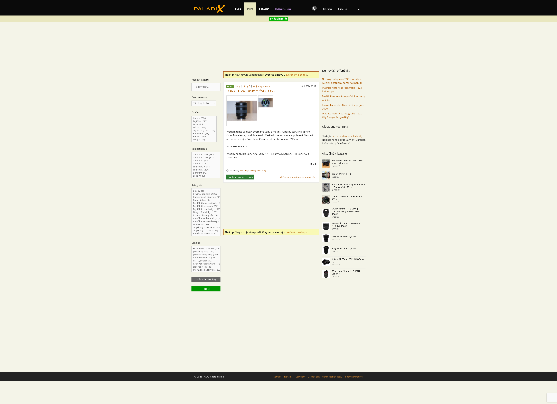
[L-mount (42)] (206, 172)
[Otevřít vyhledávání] (359, 8)
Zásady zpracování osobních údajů (325, 376)
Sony (237, 86)
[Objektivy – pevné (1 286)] (206, 227)
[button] (314, 8)
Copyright (300, 376)
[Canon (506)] (204, 118)
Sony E (247, 86)
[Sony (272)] (204, 139)
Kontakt (277, 376)
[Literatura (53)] (206, 224)
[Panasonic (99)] (204, 133)
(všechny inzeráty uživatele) (253, 170)
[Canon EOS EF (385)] (206, 154)
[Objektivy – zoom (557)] (206, 230)
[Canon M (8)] (206, 163)
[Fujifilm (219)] (204, 121)
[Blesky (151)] (206, 190)
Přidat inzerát (278, 18)
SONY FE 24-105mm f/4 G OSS (250, 90)
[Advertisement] (278, 45)
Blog (238, 9)
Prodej (230, 86)
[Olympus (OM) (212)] (204, 130)
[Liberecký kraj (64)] (206, 266)
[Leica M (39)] (206, 175)
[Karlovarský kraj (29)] (206, 257)
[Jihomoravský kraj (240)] (206, 254)
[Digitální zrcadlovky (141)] (206, 209)
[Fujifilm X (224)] (206, 169)
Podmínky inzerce (354, 376)
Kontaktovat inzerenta (240, 177)
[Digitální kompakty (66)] (206, 206)
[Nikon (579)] (204, 127)
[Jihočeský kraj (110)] (206, 251)
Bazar (250, 9)
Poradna (264, 9)
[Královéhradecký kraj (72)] (206, 263)
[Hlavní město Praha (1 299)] (206, 248)
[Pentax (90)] (204, 136)
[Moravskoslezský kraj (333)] (206, 269)
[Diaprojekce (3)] (206, 199)
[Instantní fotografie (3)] (206, 215)
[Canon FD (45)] (206, 160)
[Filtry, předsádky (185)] (206, 212)
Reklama (288, 376)
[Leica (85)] (204, 124)
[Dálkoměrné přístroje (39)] (206, 196)
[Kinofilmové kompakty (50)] (206, 218)
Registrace (327, 9)
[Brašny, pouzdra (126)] (206, 193)
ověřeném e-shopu (296, 74)
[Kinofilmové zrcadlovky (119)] (206, 221)
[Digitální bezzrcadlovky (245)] (206, 203)
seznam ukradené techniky (347, 136)
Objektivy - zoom (261, 86)
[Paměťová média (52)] (206, 233)
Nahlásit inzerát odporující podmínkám (297, 177)
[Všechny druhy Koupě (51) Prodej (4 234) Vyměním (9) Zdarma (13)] (203, 103)
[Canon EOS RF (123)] (206, 157)
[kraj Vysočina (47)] (206, 260)
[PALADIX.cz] (209, 8)
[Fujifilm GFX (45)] (206, 166)
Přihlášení (342, 9)
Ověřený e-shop (283, 9)
